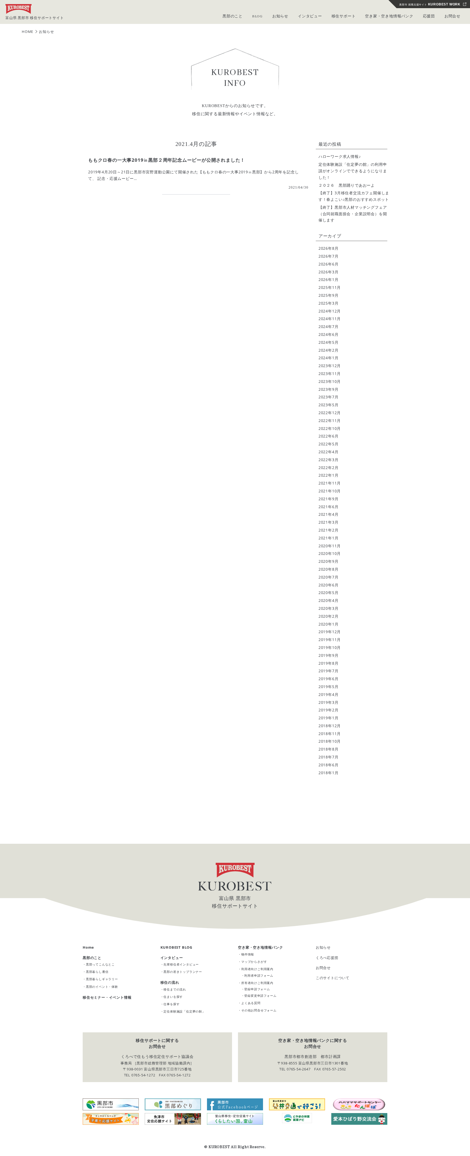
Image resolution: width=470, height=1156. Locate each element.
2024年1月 (329, 357)
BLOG (257, 16)
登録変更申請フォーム (260, 995)
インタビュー (171, 957)
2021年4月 (329, 514)
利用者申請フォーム (258, 975)
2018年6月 (329, 764)
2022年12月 (330, 412)
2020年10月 (330, 553)
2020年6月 (329, 585)
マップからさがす (254, 962)
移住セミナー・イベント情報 (107, 997)
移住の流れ (169, 982)
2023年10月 (330, 381)
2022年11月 (330, 420)
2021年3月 (329, 522)
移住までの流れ (174, 989)
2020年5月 (329, 592)
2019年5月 (329, 686)
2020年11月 (330, 545)
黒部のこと (92, 957)
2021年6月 (329, 506)
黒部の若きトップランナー (182, 972)
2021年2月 (329, 530)
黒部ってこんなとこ (100, 964)
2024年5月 (329, 342)
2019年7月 (329, 670)
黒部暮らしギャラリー (102, 979)
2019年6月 (329, 678)
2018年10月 (330, 741)
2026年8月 (329, 248)
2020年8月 (329, 569)
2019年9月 (329, 655)
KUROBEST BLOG (176, 947)
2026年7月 (329, 256)
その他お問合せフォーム (259, 1010)
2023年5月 (329, 404)
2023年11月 (330, 373)
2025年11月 (330, 287)
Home (88, 947)
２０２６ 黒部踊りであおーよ (347, 185)
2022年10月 (330, 428)
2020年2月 (329, 616)
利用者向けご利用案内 (257, 969)
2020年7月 (329, 577)
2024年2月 (329, 350)
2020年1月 (329, 624)
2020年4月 (329, 600)
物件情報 (247, 954)
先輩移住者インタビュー (181, 964)
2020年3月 (329, 608)
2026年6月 (329, 264)
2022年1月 (329, 475)
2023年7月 (329, 396)
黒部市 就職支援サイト (429, 4)
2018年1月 (329, 772)
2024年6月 (329, 334)
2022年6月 (329, 436)
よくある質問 (251, 1003)
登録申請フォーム (257, 989)
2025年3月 (329, 303)
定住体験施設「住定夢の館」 (184, 1011)
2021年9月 (329, 498)
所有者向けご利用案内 (257, 983)
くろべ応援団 (327, 957)
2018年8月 (329, 749)
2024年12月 (330, 311)
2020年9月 (329, 561)
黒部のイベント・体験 (102, 987)
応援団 (429, 16)
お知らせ (323, 947)
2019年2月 (329, 710)
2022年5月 (329, 443)
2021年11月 (330, 483)
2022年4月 (329, 451)
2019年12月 (330, 631)
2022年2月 (329, 467)
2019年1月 (329, 717)
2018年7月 (329, 757)
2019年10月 (330, 647)
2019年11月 (330, 639)
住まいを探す (173, 997)
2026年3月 (329, 271)
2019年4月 (329, 694)
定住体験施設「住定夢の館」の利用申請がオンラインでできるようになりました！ (353, 171)
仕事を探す (171, 1004)
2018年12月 (330, 725)
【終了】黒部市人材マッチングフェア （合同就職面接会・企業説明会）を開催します (354, 214)
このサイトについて (333, 977)
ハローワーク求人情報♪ (340, 156)
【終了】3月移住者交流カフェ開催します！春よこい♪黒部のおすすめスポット (354, 196)
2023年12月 (330, 365)
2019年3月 (329, 702)
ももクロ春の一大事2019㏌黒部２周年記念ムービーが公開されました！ (166, 160)
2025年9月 (329, 295)
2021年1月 (329, 537)
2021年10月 (330, 490)
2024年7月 (329, 326)
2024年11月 (330, 318)
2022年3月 (329, 459)
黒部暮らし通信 (97, 972)
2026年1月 (329, 279)
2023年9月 (329, 389)
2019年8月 (329, 663)
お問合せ (452, 16)
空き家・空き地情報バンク (260, 947)
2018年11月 (330, 733)
